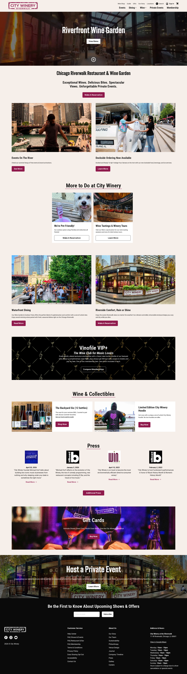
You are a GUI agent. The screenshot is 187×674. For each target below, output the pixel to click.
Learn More (103, 169)
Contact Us (71, 661)
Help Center (71, 634)
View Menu (93, 41)
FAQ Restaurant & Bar (75, 641)
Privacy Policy (72, 651)
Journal (112, 651)
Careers (111, 665)
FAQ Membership (74, 644)
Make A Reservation (93, 95)
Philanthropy (113, 644)
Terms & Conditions (74, 648)
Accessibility (72, 658)
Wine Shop (121, 4)
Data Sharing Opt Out (75, 655)
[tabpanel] (93, 39)
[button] (133, 7)
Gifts (134, 4)
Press (111, 658)
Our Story (141, 4)
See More (18, 169)
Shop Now (62, 424)
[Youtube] (16, 637)
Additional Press (93, 493)
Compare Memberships (93, 369)
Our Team (112, 637)
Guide (129, 4)
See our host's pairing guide (65, 417)
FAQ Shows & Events (75, 637)
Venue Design (114, 648)
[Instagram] (11, 637)
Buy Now (144, 425)
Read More (18, 323)
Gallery (111, 661)
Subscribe (108, 614)
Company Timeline (116, 655)
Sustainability (114, 641)
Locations (150, 4)
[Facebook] (6, 637)
